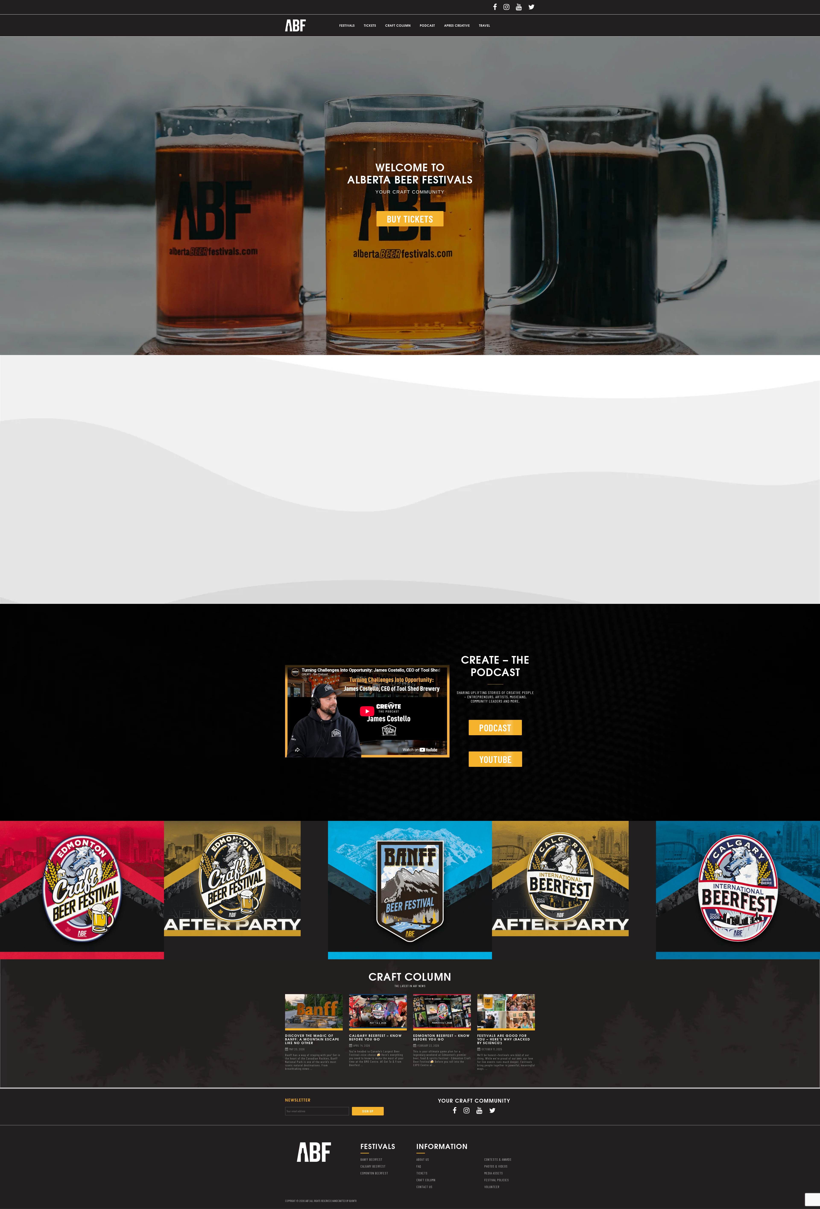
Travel (484, 25)
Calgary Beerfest (373, 1166)
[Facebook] (495, 7)
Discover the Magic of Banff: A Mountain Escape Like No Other (312, 1039)
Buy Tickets (410, 218)
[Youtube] (519, 7)
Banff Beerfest (371, 1159)
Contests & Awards (497, 1159)
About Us (422, 1159)
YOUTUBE (495, 759)
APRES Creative (457, 25)
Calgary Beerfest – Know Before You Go (375, 1037)
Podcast (427, 25)
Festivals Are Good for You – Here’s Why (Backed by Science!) (503, 1039)
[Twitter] (531, 7)
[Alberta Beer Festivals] (295, 25)
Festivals (347, 25)
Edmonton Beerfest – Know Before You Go (441, 1037)
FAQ (418, 1166)
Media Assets (493, 1173)
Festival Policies (496, 1180)
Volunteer (491, 1187)
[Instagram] (507, 7)
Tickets (370, 25)
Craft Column (398, 25)
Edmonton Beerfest (374, 1173)
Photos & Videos (496, 1166)
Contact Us (424, 1187)
